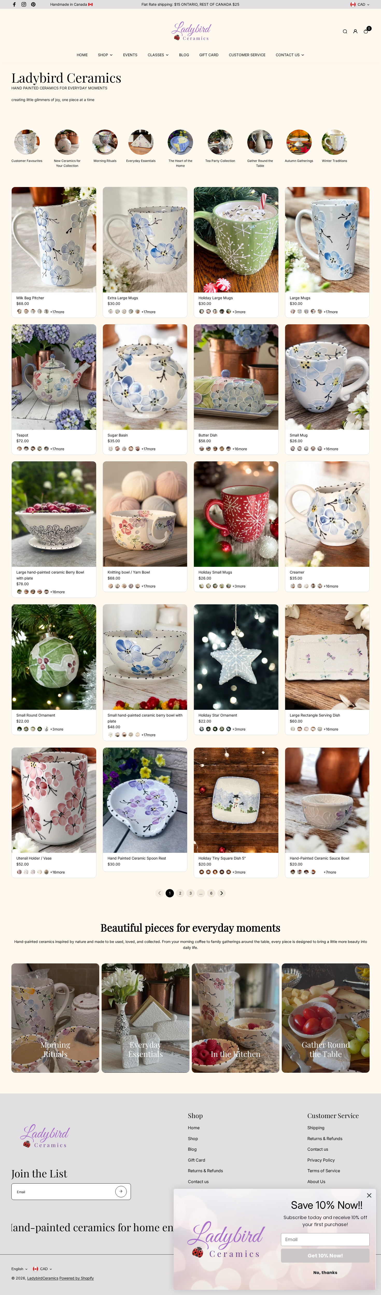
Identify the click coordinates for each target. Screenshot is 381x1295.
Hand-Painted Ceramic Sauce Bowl (319, 858)
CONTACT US (288, 55)
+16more (239, 449)
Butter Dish (208, 435)
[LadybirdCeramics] (190, 49)
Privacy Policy (321, 1160)
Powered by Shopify (76, 1278)
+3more (238, 312)
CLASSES (156, 55)
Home (194, 1127)
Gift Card (196, 1160)
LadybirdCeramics (42, 1278)
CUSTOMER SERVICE (247, 55)
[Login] (355, 31)
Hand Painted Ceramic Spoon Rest (137, 858)
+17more (57, 312)
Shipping (315, 1127)
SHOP (103, 55)
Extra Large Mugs (123, 298)
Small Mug (299, 435)
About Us (316, 1181)
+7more (329, 872)
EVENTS (130, 55)
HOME (82, 55)
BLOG (184, 55)
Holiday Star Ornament (218, 715)
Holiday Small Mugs (215, 572)
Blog (192, 1149)
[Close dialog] (369, 1195)
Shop (193, 1138)
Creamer (297, 572)
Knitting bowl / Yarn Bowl (129, 572)
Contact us (198, 1181)
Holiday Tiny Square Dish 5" (222, 858)
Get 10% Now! (325, 1255)
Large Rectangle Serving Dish (315, 715)
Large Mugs (300, 298)
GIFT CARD (208, 55)
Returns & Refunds (205, 1170)
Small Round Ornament (35, 715)
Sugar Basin (118, 435)
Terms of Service (323, 1170)
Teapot (22, 435)
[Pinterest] (33, 4)
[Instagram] (24, 4)
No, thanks (325, 1273)
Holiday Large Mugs (216, 298)
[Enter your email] (121, 1191)
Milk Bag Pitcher (30, 298)
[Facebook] (14, 4)
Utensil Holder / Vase (34, 858)
